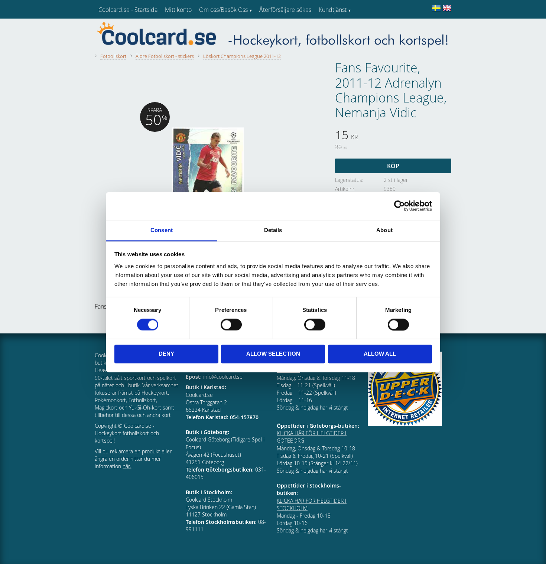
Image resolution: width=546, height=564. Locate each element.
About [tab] (384, 230)
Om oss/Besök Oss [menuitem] (223, 10)
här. (127, 466)
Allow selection (273, 354)
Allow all (380, 354)
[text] (393, 136)
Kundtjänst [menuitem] (333, 10)
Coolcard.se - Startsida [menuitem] (127, 10)
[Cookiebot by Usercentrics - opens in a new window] (399, 205)
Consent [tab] (161, 230)
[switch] (231, 324)
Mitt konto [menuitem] (178, 10)
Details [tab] (273, 230)
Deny (166, 354)
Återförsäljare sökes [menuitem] (285, 10)
